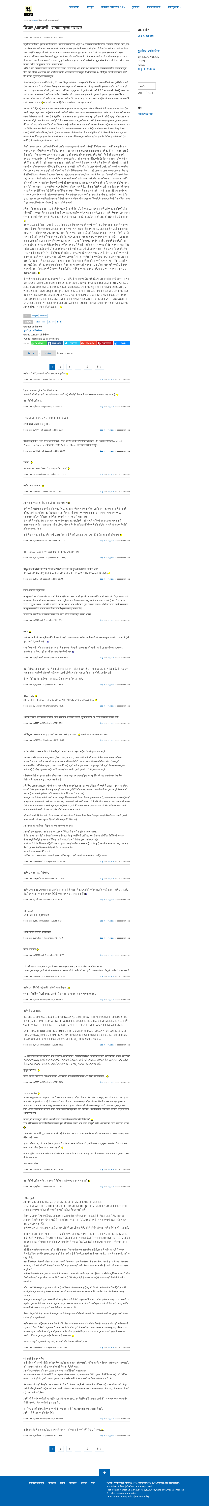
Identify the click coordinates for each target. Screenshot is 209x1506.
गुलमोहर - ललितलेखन (33, 331)
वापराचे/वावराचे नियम (116, 1487)
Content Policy (142, 1496)
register (48, 353)
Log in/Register (146, 36)
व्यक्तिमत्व (43, 315)
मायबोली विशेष (153, 7)
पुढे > (88, 367)
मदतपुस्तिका (173, 7)
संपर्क (150, 1487)
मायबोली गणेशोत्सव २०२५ (113, 7)
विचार (44, 321)
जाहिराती (72, 1483)
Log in (31, 353)
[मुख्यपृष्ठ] (28, 10)
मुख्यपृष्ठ (34, 20)
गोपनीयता (130, 1487)
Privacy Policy (127, 1496)
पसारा (59, 321)
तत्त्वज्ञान (35, 315)
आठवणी (51, 321)
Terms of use (113, 1496)
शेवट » (99, 367)
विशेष (62, 1483)
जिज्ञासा (37, 321)
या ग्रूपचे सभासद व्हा (146, 69)
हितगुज (90, 7)
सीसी (93, 1483)
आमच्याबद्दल (141, 1487)
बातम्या (84, 1483)
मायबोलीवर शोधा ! (146, 114)
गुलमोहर (135, 7)
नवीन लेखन (74, 7)
